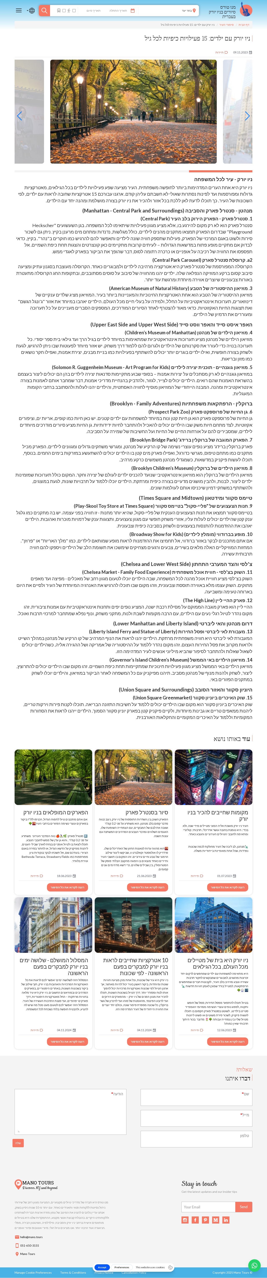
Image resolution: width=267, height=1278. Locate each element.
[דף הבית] (246, 10)
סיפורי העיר (226, 24)
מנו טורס (228, 7)
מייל (245, 1115)
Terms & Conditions (73, 1272)
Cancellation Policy (134, 1272)
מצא (44, 10)
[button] (247, 116)
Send (244, 1207)
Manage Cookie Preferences (33, 1272)
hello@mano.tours (29, 1237)
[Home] (18, 1185)
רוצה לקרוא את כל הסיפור (227, 887)
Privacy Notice (103, 1272)
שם (246, 1094)
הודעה (118, 1094)
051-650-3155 (27, 1245)
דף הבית (244, 24)
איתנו (237, 1078)
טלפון (244, 1135)
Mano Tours (38, 1182)
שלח (18, 1143)
